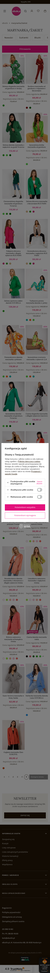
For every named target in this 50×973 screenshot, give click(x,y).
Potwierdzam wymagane (25, 515)
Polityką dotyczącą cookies (29, 461)
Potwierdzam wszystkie (25, 507)
